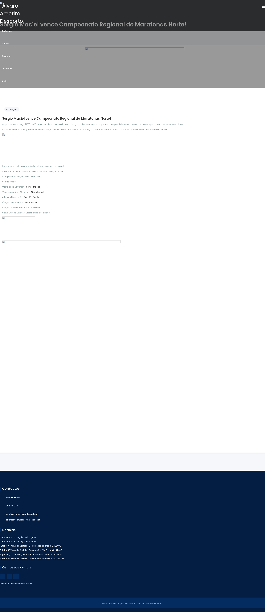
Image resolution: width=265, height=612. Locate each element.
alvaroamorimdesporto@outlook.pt (23, 519)
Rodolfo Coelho (32, 197)
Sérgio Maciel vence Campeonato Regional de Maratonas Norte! (56, 118)
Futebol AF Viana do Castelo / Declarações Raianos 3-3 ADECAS (30, 545)
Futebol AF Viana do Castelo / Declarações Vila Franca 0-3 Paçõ (31, 550)
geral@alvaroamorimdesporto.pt (22, 514)
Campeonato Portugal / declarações (18, 537)
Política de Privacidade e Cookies (16, 583)
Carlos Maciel (30, 202)
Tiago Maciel (37, 192)
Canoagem (11, 109)
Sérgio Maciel (33, 186)
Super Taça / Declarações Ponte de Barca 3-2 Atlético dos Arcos (31, 554)
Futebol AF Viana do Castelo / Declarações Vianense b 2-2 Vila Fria (32, 558)
